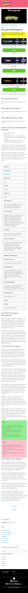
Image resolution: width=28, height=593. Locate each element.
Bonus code (17, 24)
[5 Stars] (6, 522)
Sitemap (14, 574)
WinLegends (7, 174)
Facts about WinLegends (12, 25)
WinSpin (3, 561)
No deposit (7, 24)
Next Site (14, 509)
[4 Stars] (5, 522)
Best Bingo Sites (4, 538)
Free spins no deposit (6, 534)
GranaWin (3, 557)
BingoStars (3, 563)
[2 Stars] (3, 522)
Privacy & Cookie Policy (18, 573)
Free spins (12, 24)
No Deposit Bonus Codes (6, 532)
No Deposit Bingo (6, 491)
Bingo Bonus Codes (5, 530)
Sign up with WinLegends (9, 133)
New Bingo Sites (4, 540)
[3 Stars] (4, 522)
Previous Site (14, 506)
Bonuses (3, 24)
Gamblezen (3, 559)
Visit (14, 50)
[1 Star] (1, 522)
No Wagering (4, 536)
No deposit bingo (5, 573)
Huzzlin (2, 565)
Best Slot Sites (4, 542)
